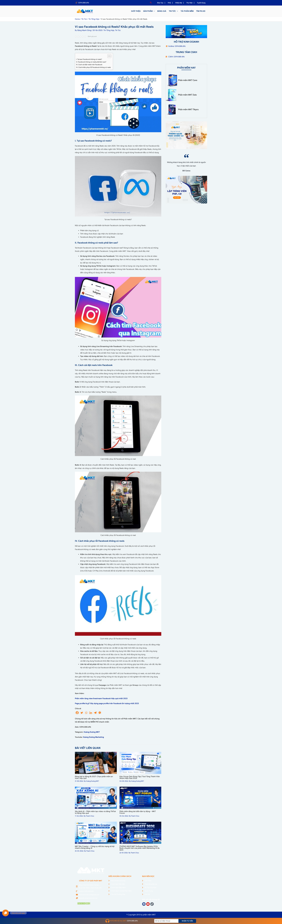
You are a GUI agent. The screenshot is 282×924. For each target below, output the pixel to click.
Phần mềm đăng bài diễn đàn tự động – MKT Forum (138, 812)
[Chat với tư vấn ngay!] (5, 913)
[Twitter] (82, 713)
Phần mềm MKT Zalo (187, 95)
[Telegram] (95, 713)
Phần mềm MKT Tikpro (188, 109)
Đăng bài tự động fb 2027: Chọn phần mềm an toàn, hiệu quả (94, 777)
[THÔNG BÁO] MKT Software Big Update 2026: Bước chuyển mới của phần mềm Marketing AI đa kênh (140, 848)
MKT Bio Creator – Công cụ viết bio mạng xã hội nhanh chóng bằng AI (94, 847)
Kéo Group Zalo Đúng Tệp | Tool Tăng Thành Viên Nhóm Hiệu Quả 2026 (140, 777)
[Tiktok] (152, 904)
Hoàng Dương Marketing (93, 737)
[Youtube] (148, 904)
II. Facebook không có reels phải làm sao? (91, 62)
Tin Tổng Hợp (109, 30)
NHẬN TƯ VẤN (187, 921)
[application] (154, 11)
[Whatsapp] (86, 713)
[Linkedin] (91, 713)
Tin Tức (118, 30)
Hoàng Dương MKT (92, 732)
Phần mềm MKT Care (187, 80)
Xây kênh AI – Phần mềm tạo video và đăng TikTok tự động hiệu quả (95, 812)
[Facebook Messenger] (100, 713)
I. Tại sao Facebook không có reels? (89, 59)
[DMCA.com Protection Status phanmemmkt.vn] (83, 903)
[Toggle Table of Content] (108, 56)
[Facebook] (77, 713)
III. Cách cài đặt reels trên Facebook (89, 65)
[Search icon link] (151, 2)
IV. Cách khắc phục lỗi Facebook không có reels (93, 67)
